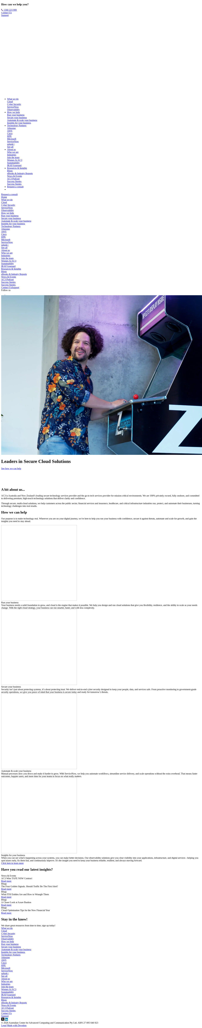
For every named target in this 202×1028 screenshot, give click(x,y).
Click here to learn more (12, 863)
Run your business (15, 115)
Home (4, 197)
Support (5, 15)
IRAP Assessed (14, 165)
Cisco (9, 133)
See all (10, 147)
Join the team (13, 157)
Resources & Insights (17, 168)
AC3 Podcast (13, 178)
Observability (13, 109)
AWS (9, 131)
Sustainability (13, 163)
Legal (4, 1025)
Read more (6, 881)
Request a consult (15, 186)
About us (11, 149)
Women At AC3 (14, 160)
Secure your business (17, 117)
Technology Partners (16, 125)
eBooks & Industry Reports (20, 173)
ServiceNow (13, 107)
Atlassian (11, 128)
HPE (9, 136)
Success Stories (14, 181)
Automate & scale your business (22, 120)
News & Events (14, 176)
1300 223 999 (10, 10)
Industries (11, 155)
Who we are (12, 152)
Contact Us (6, 12)
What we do (12, 99)
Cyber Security (14, 104)
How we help (13, 112)
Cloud (10, 101)
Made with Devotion (16, 1025)
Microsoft (11, 139)
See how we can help (11, 468)
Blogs (10, 170)
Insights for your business (19, 123)
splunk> (11, 144)
